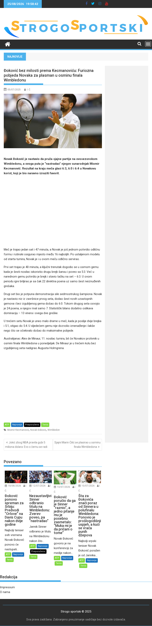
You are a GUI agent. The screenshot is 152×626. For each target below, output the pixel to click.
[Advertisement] (53, 211)
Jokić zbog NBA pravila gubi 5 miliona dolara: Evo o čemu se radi (26, 444)
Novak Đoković (38, 430)
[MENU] (148, 44)
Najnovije (17, 424)
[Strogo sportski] (76, 37)
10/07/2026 (63, 487)
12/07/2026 (39, 485)
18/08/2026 (14, 485)
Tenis (45, 424)
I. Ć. (29, 89)
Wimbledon (54, 430)
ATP (7, 424)
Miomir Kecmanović (18, 430)
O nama (5, 592)
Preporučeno (32, 424)
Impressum (7, 587)
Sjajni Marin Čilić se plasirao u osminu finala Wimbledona (77, 444)
